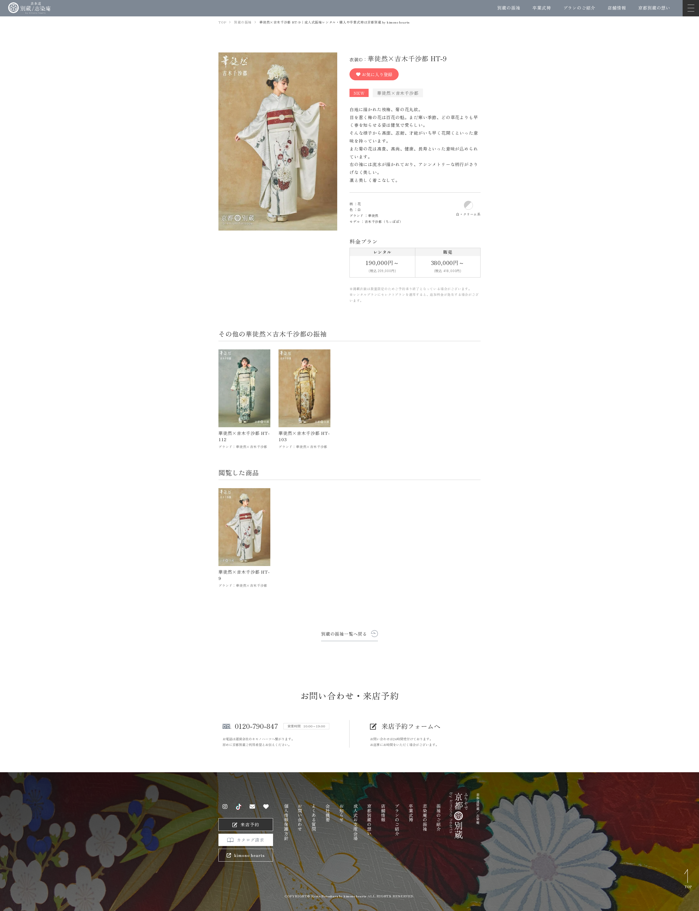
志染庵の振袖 (425, 817)
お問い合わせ (300, 817)
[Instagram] (225, 806)
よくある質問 (313, 817)
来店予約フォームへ (410, 726)
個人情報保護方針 (286, 822)
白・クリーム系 (468, 214)
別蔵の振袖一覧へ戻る (344, 634)
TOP (688, 886)
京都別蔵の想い (654, 7)
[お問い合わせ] (252, 806)
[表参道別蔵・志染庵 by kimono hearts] (29, 8)
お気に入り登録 (377, 74)
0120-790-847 (256, 726)
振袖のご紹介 (438, 817)
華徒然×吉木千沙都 (397, 93)
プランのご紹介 (579, 7)
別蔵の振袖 (508, 7)
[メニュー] (691, 8)
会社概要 (327, 813)
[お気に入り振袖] (266, 806)
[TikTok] (238, 807)
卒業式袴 (541, 7)
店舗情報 (617, 7)
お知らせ (341, 813)
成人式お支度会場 (355, 822)
